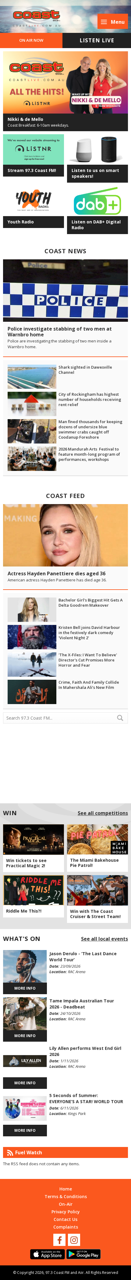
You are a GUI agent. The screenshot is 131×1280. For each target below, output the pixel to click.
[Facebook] (59, 1240)
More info (25, 988)
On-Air (66, 1204)
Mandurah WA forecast (65, 793)
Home (65, 1189)
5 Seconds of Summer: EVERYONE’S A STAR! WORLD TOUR (86, 1098)
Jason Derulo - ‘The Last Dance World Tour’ (83, 957)
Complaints (65, 1227)
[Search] (123, 717)
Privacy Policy (65, 1212)
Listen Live (97, 40)
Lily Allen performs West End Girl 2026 (85, 1051)
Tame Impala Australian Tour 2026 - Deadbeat (81, 1004)
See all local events (104, 938)
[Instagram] (74, 1240)
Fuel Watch (28, 1152)
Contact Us (65, 1219)
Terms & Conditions (65, 1196)
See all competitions (103, 813)
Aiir (81, 1272)
